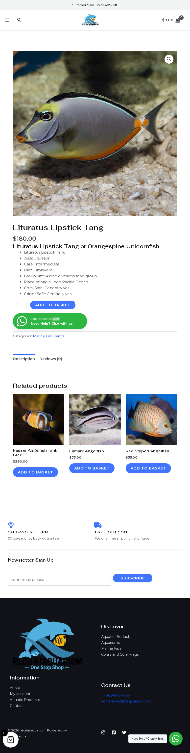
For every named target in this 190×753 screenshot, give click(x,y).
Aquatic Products (116, 636)
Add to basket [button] (35, 472)
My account (20, 694)
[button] (19, 20)
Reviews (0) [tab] (51, 358)
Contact (17, 705)
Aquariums (110, 642)
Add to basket (53, 305)
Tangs (59, 336)
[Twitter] (124, 732)
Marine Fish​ (43, 336)
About (15, 688)
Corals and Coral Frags (120, 654)
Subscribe (133, 578)
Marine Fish (111, 648)
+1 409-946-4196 (115, 695)
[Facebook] (114, 732)
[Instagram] (103, 732)
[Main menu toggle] (7, 20)
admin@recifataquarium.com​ (126, 701)
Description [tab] (24, 358)
